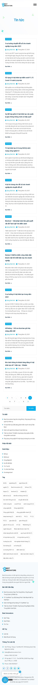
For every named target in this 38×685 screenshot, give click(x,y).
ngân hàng (7, 529)
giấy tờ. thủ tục (8, 525)
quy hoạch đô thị (26, 533)
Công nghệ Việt (8, 512)
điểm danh (21, 550)
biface (28, 487)
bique (5, 491)
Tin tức (6, 624)
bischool (14, 491)
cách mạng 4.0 (29, 504)
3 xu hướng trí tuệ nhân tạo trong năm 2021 (18, 295)
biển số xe (7, 495)
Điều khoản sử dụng (10, 637)
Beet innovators (16, 487)
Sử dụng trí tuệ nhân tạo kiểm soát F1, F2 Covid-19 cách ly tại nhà (19, 79)
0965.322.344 (13, 655)
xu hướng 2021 (8, 550)
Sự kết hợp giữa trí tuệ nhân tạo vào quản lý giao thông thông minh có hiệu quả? (19, 115)
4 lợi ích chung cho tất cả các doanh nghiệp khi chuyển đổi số (17, 186)
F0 (26, 516)
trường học (7, 541)
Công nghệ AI (8, 460)
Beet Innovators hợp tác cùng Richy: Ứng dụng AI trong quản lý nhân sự (19, 420)
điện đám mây (8, 558)
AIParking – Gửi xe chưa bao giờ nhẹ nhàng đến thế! (17, 329)
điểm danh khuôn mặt (10, 554)
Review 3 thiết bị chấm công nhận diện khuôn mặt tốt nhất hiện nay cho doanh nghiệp (18, 257)
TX (32, 677)
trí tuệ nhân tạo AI (23, 537)
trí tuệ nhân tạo (9, 537)
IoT (18, 525)
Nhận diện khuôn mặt (21, 529)
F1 (32, 516)
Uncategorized (8, 472)
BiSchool (6, 457)
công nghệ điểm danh (24, 512)
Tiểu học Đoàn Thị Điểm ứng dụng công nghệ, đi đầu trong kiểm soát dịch (19, 434)
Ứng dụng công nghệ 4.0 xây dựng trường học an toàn (19, 438)
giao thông (23, 520)
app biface (23, 483)
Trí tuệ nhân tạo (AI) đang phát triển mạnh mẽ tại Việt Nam (19, 426)
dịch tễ (19, 516)
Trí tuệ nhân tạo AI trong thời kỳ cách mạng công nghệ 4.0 (17, 149)
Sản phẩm (7, 621)
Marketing (27, 525)
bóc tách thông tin (9, 500)
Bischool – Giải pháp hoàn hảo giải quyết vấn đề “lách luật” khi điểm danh (19, 222)
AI (4, 483)
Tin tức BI (7, 466)
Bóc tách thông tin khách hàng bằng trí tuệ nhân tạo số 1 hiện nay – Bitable (19, 363)
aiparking (12, 483)
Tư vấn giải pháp (9, 469)
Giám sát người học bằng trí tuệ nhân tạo (15, 430)
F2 (5, 520)
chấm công (7, 504)
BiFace (6, 454)
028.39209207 (13, 664)
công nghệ (7, 508)
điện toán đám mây (27, 554)
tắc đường (7, 545)
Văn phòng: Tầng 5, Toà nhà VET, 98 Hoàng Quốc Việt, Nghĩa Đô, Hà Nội (20, 648)
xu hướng (17, 545)
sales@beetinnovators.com (13, 652)
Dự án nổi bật (8, 463)
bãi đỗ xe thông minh (21, 495)
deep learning (8, 516)
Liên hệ (6, 634)
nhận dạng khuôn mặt (10, 533)
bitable (23, 491)
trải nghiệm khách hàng (22, 541)
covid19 (17, 504)
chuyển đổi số (23, 500)
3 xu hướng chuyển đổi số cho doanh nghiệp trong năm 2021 (18, 45)
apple (5, 487)
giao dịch (12, 520)
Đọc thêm (8, 66)
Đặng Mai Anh (11, 49)
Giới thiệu (7, 618)
